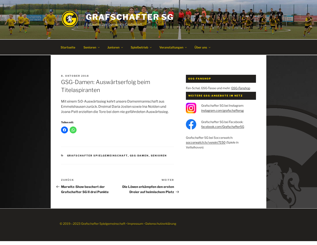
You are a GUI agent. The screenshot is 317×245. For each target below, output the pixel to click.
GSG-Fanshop (240, 88)
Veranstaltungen (171, 47)
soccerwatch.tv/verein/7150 (206, 142)
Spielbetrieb (139, 47)
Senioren (89, 47)
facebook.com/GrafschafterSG (222, 126)
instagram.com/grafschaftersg (222, 110)
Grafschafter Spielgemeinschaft (97, 155)
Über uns (201, 47)
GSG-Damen (139, 155)
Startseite (68, 47)
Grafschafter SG (130, 17)
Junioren (113, 47)
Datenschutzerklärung (160, 223)
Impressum (135, 223)
